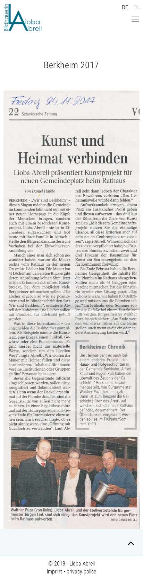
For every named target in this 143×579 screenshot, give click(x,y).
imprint (54, 571)
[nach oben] (131, 544)
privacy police (81, 571)
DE (125, 7)
